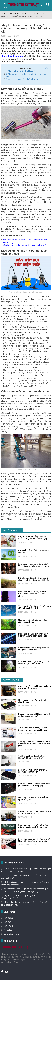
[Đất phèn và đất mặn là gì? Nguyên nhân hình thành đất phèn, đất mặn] (8, 582)
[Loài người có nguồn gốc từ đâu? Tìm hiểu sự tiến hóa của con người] (8, 568)
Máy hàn (7, 922)
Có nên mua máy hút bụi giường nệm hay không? (24, 245)
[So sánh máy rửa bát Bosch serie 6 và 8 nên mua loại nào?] (8, 718)
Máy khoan (8, 918)
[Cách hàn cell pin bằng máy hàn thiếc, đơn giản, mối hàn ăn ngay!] (8, 541)
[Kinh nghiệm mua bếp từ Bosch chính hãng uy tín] (8, 704)
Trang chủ (5, 13)
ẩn (46, 68)
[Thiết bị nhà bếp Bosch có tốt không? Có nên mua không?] (8, 760)
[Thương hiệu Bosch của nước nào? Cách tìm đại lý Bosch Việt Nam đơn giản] (8, 746)
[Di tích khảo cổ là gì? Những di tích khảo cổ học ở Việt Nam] (8, 666)
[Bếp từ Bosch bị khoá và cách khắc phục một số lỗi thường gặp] (8, 788)
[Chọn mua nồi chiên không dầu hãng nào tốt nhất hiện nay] (8, 690)
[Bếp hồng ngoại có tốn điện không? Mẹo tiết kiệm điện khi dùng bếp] (8, 843)
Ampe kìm (8, 930)
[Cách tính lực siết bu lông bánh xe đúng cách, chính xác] (8, 652)
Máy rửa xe (8, 926)
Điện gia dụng (26, 13)
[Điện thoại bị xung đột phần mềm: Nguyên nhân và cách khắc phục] (8, 638)
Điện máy (15, 13)
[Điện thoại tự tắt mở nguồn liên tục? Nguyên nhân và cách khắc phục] (8, 596)
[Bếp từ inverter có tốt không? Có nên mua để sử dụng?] (8, 774)
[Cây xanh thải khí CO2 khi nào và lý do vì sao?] (8, 554)
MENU (4, 6)
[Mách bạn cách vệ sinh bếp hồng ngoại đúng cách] (8, 802)
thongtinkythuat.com (12, 56)
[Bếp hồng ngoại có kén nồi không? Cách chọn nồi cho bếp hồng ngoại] (8, 829)
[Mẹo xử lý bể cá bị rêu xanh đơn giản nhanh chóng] (8, 624)
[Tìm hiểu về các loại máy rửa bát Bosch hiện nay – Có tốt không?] (8, 732)
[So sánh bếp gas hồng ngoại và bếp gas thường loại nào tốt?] (8, 815)
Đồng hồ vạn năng (11, 934)
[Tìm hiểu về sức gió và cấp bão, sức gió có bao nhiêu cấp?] (8, 610)
